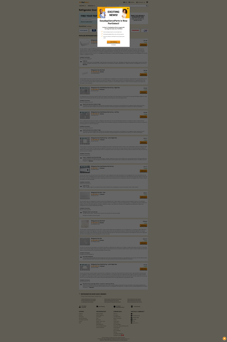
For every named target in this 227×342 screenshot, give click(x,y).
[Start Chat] (224, 338)
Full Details (113, 44)
